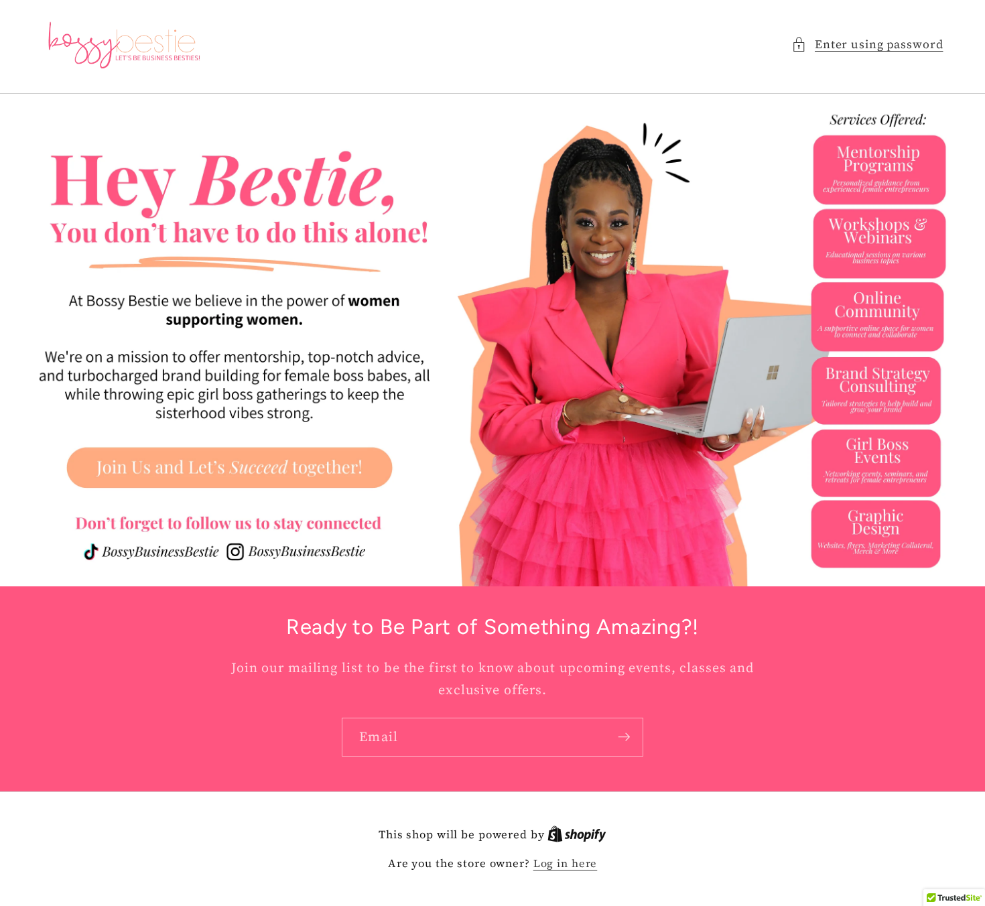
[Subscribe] (624, 737)
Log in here (565, 863)
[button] (867, 44)
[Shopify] (576, 834)
